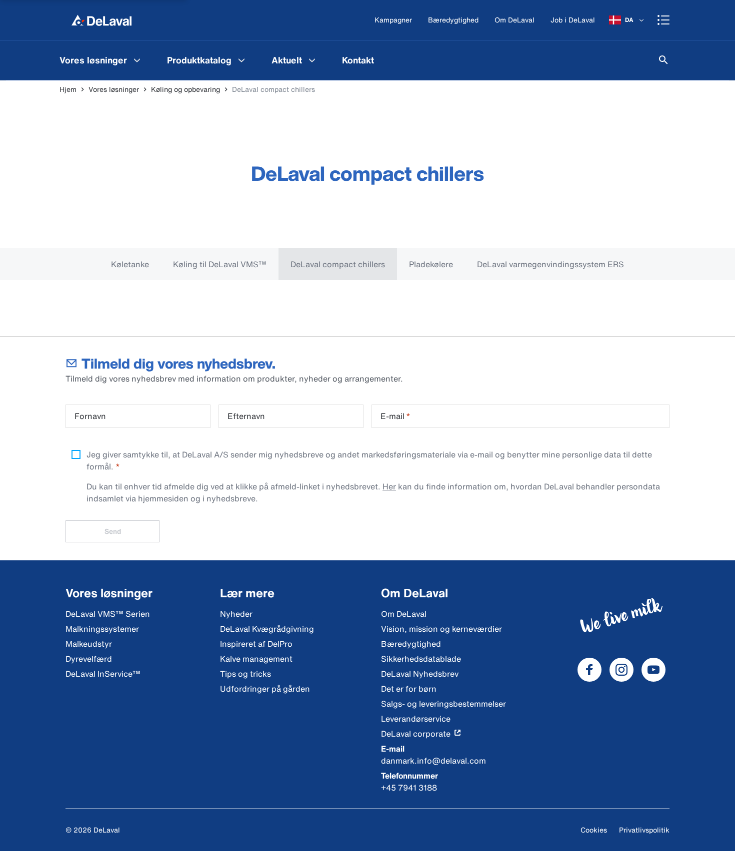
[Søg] (664, 60)
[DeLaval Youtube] (654, 670)
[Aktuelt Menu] (312, 60)
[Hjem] (102, 20)
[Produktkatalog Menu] (242, 60)
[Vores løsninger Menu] (137, 60)
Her (389, 486)
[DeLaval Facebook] (590, 670)
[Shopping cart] (664, 20)
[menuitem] (101, 60)
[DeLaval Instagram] (622, 670)
